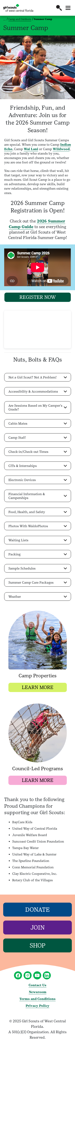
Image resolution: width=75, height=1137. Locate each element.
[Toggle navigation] (68, 8)
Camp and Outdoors (19, 19)
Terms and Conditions (37, 999)
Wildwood (61, 149)
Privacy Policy (37, 1006)
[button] (59, 8)
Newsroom (37, 992)
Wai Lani (31, 149)
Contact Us (37, 985)
